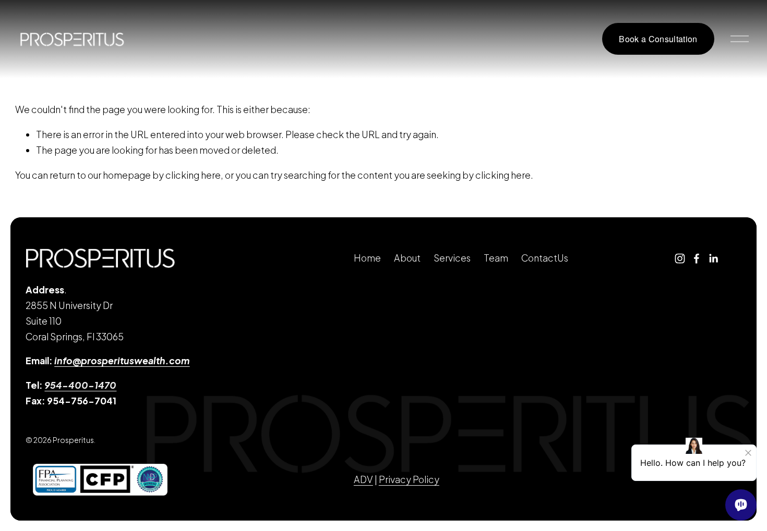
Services (452, 258)
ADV (363, 479)
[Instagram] (680, 258)
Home (367, 258)
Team (496, 258)
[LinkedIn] (713, 258)
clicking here (193, 175)
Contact (539, 258)
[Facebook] (696, 258)
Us (562, 258)
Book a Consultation (658, 39)
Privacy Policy (409, 479)
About (407, 258)
